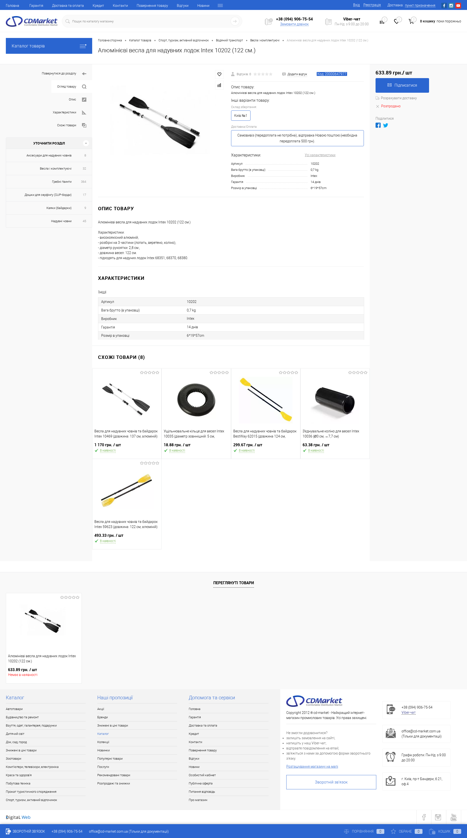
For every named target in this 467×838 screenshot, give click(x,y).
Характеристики (64, 112)
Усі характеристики (320, 155)
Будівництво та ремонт (22, 717)
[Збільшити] (161, 130)
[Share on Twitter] (385, 125)
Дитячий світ (15, 734)
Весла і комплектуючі (56, 168)
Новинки (103, 750)
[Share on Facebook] (378, 125)
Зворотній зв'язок (331, 782)
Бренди (102, 717)
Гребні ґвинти (62, 181)
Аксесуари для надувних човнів (49, 155)
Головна (12, 6)
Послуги (103, 767)
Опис (72, 99)
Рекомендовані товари (113, 775)
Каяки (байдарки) (59, 208)
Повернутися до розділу (59, 73)
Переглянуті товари (233, 582)
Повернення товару (152, 6)
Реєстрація (372, 5)
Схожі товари (66, 125)
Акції (100, 709)
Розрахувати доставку (399, 98)
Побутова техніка (18, 783)
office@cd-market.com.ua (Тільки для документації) (129, 831)
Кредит (98, 6)
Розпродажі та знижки (113, 783)
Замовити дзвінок (294, 24)
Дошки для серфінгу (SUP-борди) (48, 195)
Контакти (120, 6)
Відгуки (183, 6)
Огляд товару (66, 86)
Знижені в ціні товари (21, 750)
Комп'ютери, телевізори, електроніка (32, 767)
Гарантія (36, 6)
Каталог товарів (28, 45)
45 (84, 221)
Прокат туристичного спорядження (31, 791)
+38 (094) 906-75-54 (294, 19)
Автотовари (14, 709)
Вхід (356, 5)
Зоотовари (13, 758)
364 (83, 181)
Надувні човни (61, 221)
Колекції (103, 742)
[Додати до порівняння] (219, 85)
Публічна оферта (201, 783)
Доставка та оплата (68, 6)
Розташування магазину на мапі (312, 766)
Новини (203, 6)
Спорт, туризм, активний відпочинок (31, 800)
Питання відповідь (202, 791)
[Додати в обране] (219, 74)
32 (84, 168)
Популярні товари (110, 758)
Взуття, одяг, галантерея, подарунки (31, 725)
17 (84, 195)
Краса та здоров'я (19, 775)
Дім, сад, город (16, 742)
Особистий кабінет (202, 775)
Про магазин (198, 800)
